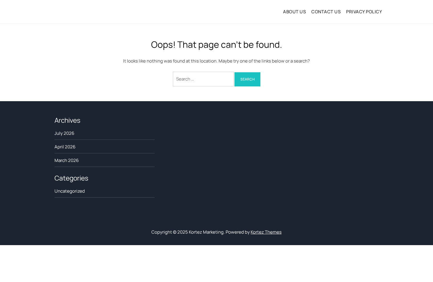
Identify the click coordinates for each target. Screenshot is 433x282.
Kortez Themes (266, 232)
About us (294, 12)
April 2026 (64, 147)
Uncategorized (69, 191)
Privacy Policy (364, 12)
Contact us (326, 12)
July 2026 (64, 133)
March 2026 (66, 160)
